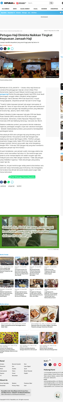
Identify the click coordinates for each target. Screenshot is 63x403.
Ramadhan (15, 375)
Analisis (14, 368)
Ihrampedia (54, 8)
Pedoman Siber (28, 383)
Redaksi (14, 383)
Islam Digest (27, 366)
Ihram (5, 31)
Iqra (13, 366)
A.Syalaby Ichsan (7, 45)
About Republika (4, 383)
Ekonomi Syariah (16, 364)
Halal (36, 8)
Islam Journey (25, 8)
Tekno (13, 371)
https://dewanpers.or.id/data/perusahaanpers (13, 394)
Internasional (3, 371)
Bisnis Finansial (28, 371)
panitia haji (3, 186)
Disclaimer (2, 385)
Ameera (2, 364)
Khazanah (2, 366)
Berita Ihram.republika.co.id (15, 31)
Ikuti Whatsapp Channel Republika (23, 177)
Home (1, 31)
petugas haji (4, 94)
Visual (13, 373)
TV (1, 375)
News (15, 8)
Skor (25, 364)
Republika (3, 12)
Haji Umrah (5, 8)
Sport (25, 368)
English (26, 373)
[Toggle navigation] (1, 3)
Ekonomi (44, 8)
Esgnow (2, 373)
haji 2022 (19, 186)
